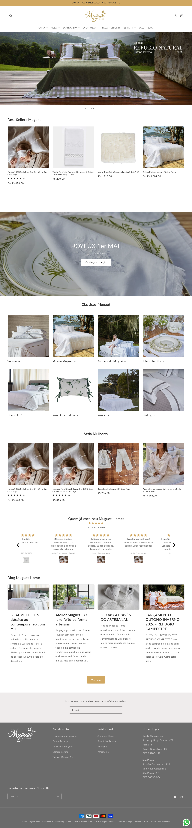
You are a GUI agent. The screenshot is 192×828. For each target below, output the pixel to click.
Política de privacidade (104, 822)
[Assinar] (119, 710)
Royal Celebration (63, 415)
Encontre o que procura (64, 736)
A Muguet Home (106, 736)
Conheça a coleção (96, 262)
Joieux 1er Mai (151, 361)
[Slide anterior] (85, 108)
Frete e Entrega (60, 741)
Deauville (13, 415)
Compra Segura (60, 752)
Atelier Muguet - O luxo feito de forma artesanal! (71, 619)
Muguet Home (34, 822)
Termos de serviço (124, 822)
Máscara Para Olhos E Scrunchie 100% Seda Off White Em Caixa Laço (72, 490)
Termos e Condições (62, 746)
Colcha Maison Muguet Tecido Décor (159, 172)
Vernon (12, 361)
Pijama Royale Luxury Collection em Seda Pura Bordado (161, 490)
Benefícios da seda (107, 741)
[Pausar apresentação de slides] (106, 108)
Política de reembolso (83, 822)
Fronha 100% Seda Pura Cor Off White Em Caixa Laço (27, 173)
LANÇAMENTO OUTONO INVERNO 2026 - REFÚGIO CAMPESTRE (163, 622)
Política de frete (141, 822)
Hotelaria (102, 746)
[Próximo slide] (99, 108)
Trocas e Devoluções (62, 757)
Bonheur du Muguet (110, 361)
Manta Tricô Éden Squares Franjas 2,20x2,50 (118, 172)
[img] (96, 523)
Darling (147, 415)
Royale (102, 415)
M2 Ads (68, 822)
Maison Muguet (62, 361)
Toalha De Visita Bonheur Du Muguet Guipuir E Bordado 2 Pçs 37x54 (73, 173)
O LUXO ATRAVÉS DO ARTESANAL (115, 617)
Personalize (103, 752)
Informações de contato (160, 822)
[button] (11, 16)
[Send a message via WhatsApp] (186, 822)
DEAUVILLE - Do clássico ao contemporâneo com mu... (27, 622)
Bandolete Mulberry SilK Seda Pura (114, 489)
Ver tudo (96, 680)
